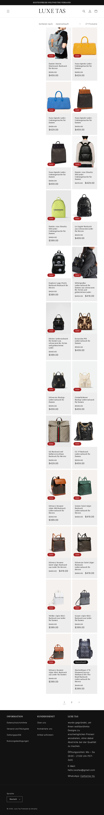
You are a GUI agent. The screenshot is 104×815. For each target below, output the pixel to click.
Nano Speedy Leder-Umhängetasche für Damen (83, 66)
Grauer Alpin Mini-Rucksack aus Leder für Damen (83, 618)
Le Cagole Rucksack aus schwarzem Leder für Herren (84, 228)
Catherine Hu (87, 776)
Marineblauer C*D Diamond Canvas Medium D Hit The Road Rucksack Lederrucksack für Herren (83, 676)
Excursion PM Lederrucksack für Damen (82, 341)
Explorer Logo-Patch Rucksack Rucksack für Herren (58, 285)
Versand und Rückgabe (18, 729)
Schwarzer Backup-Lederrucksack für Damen (57, 399)
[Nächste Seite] (79, 702)
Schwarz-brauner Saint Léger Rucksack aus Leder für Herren (58, 564)
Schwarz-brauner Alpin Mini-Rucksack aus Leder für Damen (58, 672)
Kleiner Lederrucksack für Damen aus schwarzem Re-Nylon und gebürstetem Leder (58, 343)
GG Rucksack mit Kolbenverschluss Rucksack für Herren (57, 454)
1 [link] (64, 702)
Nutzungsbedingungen (18, 741)
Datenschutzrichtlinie (17, 722)
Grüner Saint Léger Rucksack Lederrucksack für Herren (83, 509)
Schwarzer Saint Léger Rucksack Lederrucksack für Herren (84, 566)
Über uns (41, 722)
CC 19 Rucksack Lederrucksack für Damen (82, 454)
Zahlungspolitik (14, 735)
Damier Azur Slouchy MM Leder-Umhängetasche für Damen (84, 175)
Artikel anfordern (45, 735)
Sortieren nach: (46, 24)
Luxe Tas (17, 809)
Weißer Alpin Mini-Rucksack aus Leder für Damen (57, 618)
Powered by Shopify (29, 809)
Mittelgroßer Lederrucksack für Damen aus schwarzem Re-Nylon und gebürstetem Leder (84, 287)
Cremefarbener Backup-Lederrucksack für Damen (84, 399)
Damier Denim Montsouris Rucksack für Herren (58, 66)
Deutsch (13, 799)
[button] (8, 11)
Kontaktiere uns (44, 729)
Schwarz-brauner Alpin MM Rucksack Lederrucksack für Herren (57, 509)
